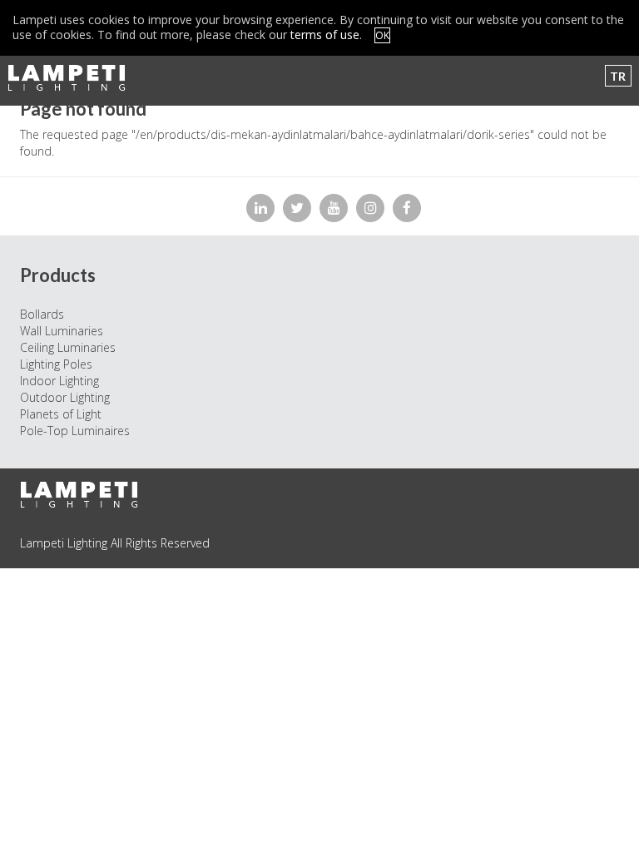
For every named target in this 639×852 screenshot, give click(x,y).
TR (618, 76)
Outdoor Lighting (65, 397)
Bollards (42, 314)
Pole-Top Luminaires (75, 430)
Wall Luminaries (61, 331)
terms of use (324, 34)
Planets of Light (61, 414)
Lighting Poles (56, 364)
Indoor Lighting (59, 381)
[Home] (72, 78)
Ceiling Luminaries (68, 347)
